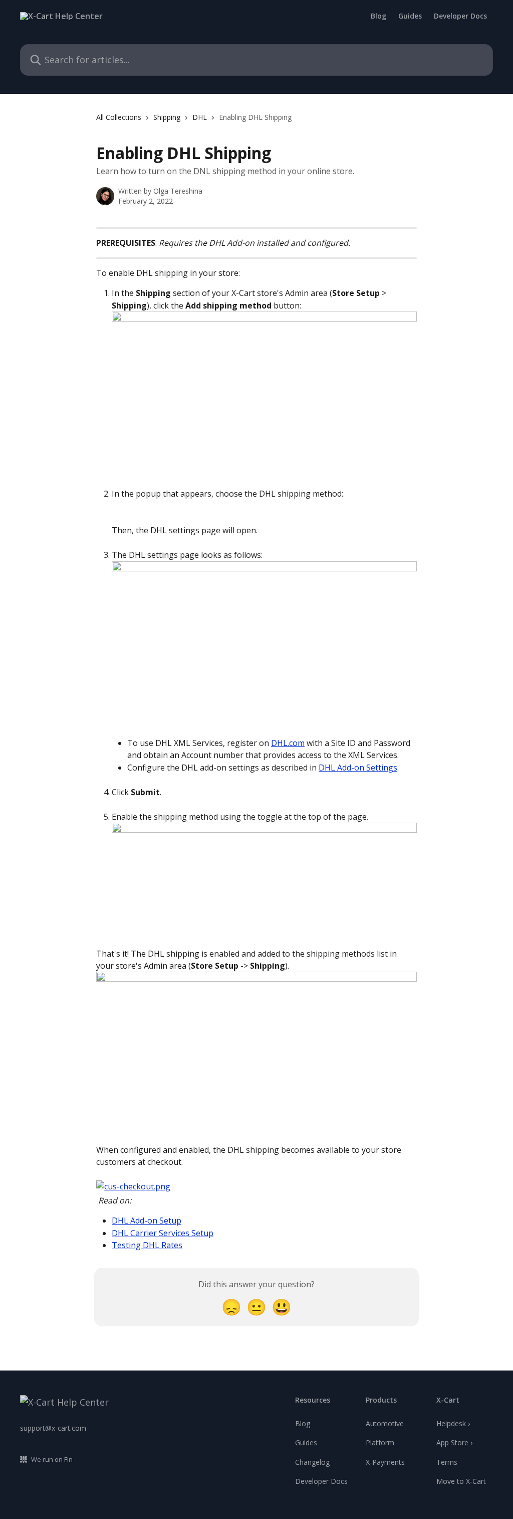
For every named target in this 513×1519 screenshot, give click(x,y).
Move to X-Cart (461, 1481)
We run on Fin (52, 1459)
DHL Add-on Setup (146, 1220)
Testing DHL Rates (147, 1245)
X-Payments (385, 1462)
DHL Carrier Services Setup (162, 1233)
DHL (199, 117)
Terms (446, 1462)
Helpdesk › (453, 1423)
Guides (410, 16)
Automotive (385, 1423)
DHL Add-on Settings (358, 767)
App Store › (454, 1442)
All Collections (118, 117)
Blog (378, 16)
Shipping (166, 117)
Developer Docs (460, 16)
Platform (380, 1442)
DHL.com (288, 742)
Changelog (312, 1462)
